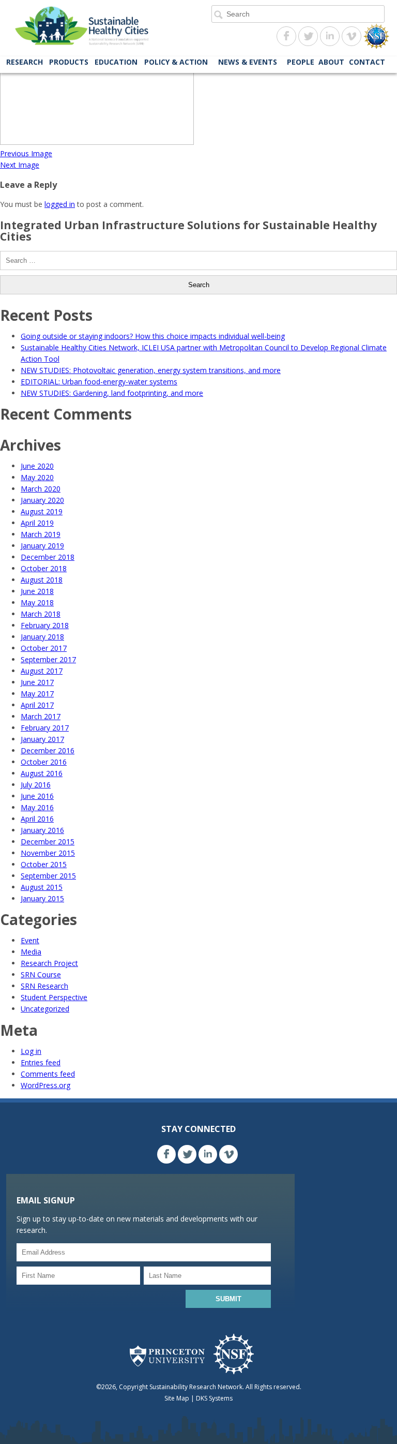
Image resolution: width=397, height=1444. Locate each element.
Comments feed (48, 1074)
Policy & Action (176, 62)
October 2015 (44, 864)
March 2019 (40, 534)
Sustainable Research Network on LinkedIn (329, 36)
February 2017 (45, 728)
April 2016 (37, 819)
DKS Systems (214, 1398)
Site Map (176, 1398)
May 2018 (37, 602)
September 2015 (48, 876)
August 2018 (42, 580)
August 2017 (42, 671)
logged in (59, 204)
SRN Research (44, 986)
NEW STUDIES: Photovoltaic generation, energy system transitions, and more (151, 370)
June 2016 (37, 796)
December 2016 (47, 750)
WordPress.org (45, 1085)
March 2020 (40, 489)
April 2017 (37, 705)
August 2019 (42, 511)
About (331, 62)
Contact (367, 62)
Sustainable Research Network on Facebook (286, 36)
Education (116, 62)
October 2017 (44, 648)
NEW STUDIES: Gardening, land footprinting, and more (112, 393)
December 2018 (47, 557)
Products (68, 62)
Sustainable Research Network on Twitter (308, 36)
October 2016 (44, 762)
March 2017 (40, 716)
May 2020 (37, 477)
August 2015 (42, 887)
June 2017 (37, 682)
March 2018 (40, 614)
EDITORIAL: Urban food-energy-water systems (99, 381)
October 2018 (44, 568)
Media (31, 952)
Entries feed (40, 1062)
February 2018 (45, 625)
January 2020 (42, 500)
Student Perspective (54, 997)
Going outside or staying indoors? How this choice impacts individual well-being (153, 336)
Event (30, 940)
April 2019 (37, 523)
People (300, 62)
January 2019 (42, 545)
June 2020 (37, 466)
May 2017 (37, 693)
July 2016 (36, 785)
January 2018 (42, 637)
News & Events (247, 62)
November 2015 (48, 853)
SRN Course (41, 974)
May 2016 (37, 807)
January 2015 (42, 898)
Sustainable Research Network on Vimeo (351, 36)
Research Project (49, 963)
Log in (31, 1051)
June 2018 (37, 591)
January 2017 (42, 739)
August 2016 (42, 773)
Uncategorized (45, 1009)
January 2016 (42, 830)
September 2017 (48, 659)
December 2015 (47, 841)
